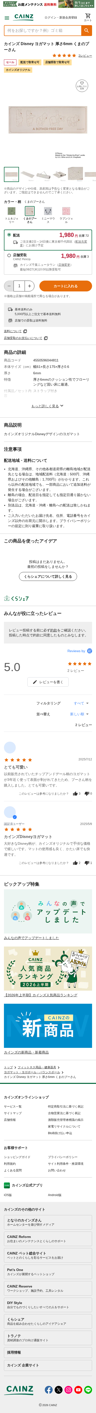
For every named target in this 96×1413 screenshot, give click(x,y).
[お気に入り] (82, 86)
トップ (8, 1067)
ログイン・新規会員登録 (61, 17)
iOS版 (8, 1195)
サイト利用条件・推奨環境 (65, 1163)
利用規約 (10, 1163)
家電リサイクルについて (64, 1126)
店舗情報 (10, 1120)
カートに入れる (66, 286)
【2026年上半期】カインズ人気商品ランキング (40, 995)
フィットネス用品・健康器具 (37, 1067)
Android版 (55, 1195)
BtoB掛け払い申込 (60, 1133)
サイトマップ (13, 1113)
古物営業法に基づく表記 (64, 1113)
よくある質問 (13, 1170)
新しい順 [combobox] (77, 714)
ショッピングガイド (17, 1157)
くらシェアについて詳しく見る (48, 576)
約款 (53, 630)
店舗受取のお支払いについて (23, 338)
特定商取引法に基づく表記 (65, 1106)
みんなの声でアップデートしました (31, 938)
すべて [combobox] (79, 703)
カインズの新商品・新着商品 (26, 1052)
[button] (86, 30)
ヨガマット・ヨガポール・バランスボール (32, 1072)
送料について (13, 331)
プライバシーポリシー (63, 1157)
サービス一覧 (13, 1106)
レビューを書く (51, 682)
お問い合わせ (57, 1170)
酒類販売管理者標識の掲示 (65, 1120)
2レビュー (85, 55)
